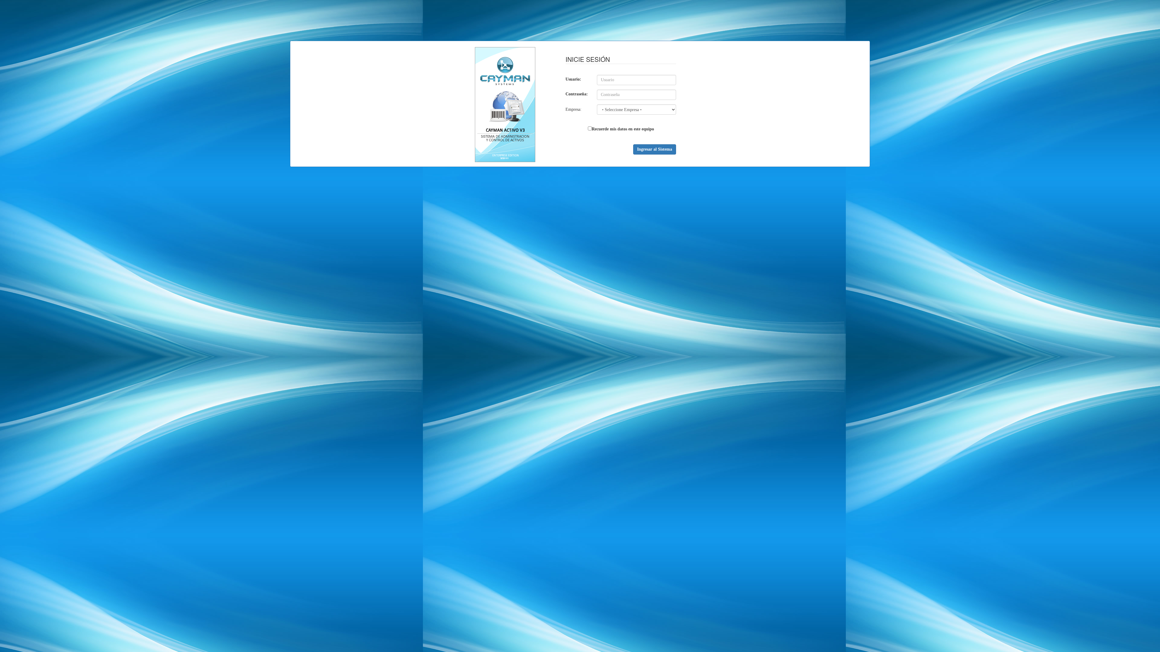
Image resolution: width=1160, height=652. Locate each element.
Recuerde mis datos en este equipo (623, 129)
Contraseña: (577, 94)
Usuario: (573, 79)
